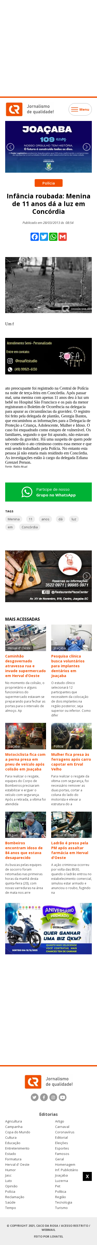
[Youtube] (62, 1097)
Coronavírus (64, 1132)
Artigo (59, 1121)
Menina (14, 519)
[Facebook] (44, 1097)
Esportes (62, 1148)
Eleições (61, 1143)
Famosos (62, 1153)
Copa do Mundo (17, 1132)
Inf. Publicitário (66, 1170)
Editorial (61, 1137)
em (10, 527)
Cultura (11, 1137)
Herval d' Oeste (17, 1164)
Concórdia (30, 527)
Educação (12, 1143)
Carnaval (62, 1126)
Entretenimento (17, 1148)
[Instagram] (53, 1097)
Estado (10, 1153)
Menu (84, 109)
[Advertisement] (48, 48)
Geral (59, 1159)
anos (45, 519)
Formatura (13, 1159)
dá (60, 519)
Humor (10, 1170)
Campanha (14, 1126)
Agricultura (13, 1121)
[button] (87, 147)
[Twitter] (35, 1097)
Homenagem (65, 1164)
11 (30, 519)
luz (74, 519)
